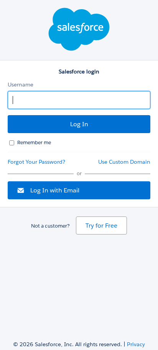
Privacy (136, 344)
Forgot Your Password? (36, 161)
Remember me (34, 142)
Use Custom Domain (124, 161)
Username (20, 84)
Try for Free (101, 225)
